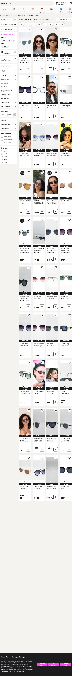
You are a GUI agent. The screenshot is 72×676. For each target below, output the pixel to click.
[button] (23, 53)
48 (50, 24)
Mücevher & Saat (11, 15)
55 (33, 24)
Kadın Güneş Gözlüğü (33, 15)
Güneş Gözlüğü (22, 15)
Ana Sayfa (3, 15)
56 (56, 24)
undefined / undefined (9, 24)
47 (62, 24)
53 (27, 24)
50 (21, 24)
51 (39, 24)
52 (45, 24)
